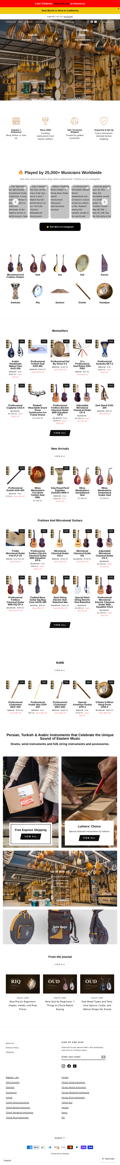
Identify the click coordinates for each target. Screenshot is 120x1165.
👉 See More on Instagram (60, 226)
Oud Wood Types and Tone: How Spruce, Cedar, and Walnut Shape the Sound (97, 1005)
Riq (63, 1117)
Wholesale (69, 22)
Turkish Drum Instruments (17, 1117)
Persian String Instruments (73, 1082)
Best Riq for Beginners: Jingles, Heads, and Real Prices (22, 1005)
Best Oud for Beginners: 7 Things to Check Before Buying (60, 1005)
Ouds (40, 39)
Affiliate (38, 22)
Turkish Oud (67, 1102)
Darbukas (83, 30)
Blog (21, 22)
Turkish (33, 34)
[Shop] (60, 879)
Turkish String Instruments (17, 1102)
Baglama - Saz (12, 1077)
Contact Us (11, 22)
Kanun (64, 1112)
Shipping (10, 1052)
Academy (49, 22)
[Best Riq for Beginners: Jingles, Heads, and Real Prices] (23, 984)
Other (83, 34)
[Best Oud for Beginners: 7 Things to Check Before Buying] (60, 984)
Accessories (83, 39)
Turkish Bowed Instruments (18, 1107)
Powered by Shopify (60, 1154)
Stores (59, 22)
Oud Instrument (12, 1082)
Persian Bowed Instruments (74, 1087)
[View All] (31, 802)
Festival (29, 22)
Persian (27, 39)
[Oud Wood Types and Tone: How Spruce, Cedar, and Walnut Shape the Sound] (97, 984)
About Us (10, 1043)
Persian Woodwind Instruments (75, 1092)
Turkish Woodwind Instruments (19, 1112)
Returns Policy (12, 1048)
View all (60, 433)
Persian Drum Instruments (73, 1097)
